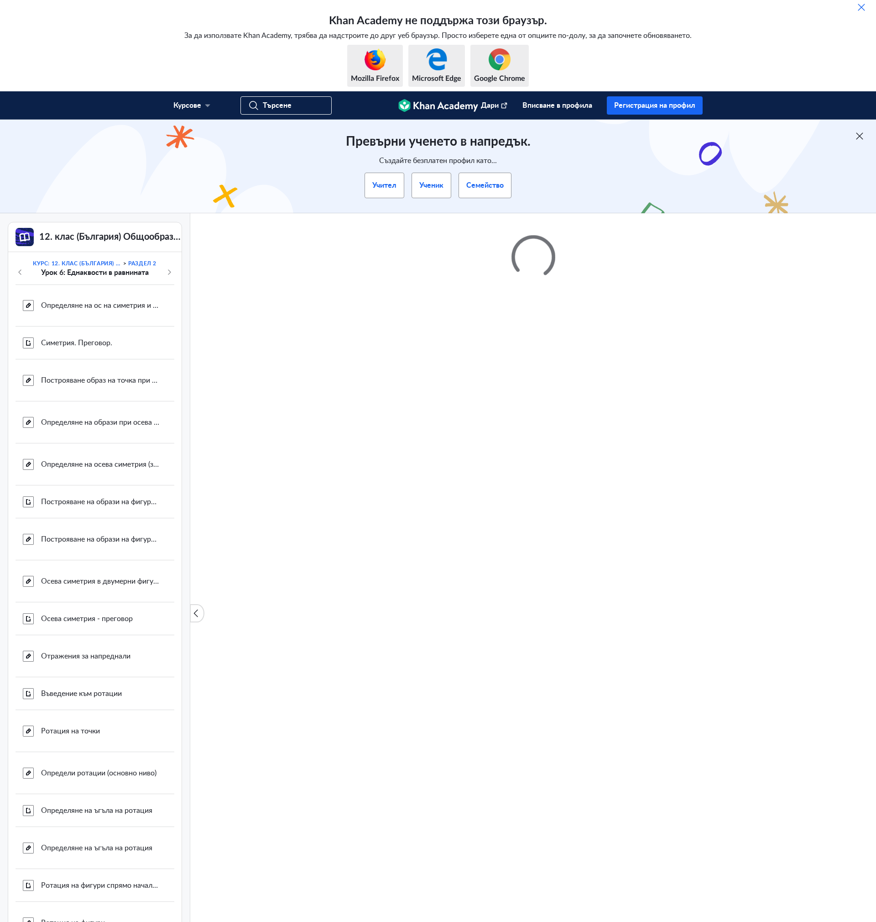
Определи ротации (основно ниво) (98, 316)
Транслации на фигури (78, 840)
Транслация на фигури (78, 803)
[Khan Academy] (438, 105)
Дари (490, 105)
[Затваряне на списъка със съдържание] (197, 613)
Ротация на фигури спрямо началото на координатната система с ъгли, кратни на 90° (100, 428)
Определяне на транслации (87, 728)
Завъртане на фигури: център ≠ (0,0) (100, 541)
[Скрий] (861, 7)
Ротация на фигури (73, 466)
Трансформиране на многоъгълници (100, 882)
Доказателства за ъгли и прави (92, 583)
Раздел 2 (142, 263)
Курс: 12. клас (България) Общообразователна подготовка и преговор (77, 263)
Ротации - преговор (74, 503)
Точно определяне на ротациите (95, 620)
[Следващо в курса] (169, 272)
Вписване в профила (557, 105)
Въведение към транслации (87, 653)
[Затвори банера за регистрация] (859, 136)
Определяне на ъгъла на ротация (96, 354)
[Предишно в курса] (20, 272)
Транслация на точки (75, 691)
